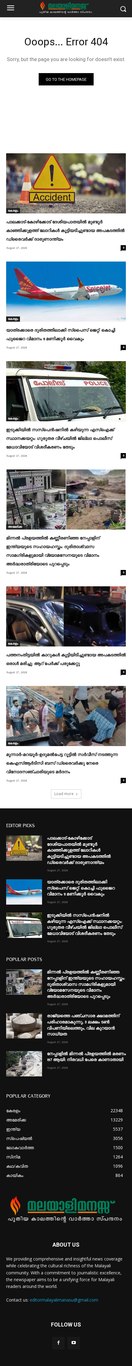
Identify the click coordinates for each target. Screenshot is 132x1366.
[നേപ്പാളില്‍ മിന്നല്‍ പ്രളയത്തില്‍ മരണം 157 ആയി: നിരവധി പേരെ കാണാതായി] (24, 1063)
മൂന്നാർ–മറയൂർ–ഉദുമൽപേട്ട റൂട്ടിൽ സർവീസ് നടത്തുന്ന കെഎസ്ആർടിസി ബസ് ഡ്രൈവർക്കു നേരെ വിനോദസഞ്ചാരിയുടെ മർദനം (62, 763)
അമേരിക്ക (15, 526)
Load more (64, 793)
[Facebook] (58, 1343)
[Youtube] (74, 1343)
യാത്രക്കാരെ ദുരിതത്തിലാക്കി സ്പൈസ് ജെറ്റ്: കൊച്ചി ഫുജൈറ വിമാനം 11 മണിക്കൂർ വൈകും (81, 888)
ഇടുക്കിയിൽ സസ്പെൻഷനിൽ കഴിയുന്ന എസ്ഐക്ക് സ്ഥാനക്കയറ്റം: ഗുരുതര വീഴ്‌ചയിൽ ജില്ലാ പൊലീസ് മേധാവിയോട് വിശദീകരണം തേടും (60, 438)
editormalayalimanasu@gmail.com (64, 1300)
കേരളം (13, 210)
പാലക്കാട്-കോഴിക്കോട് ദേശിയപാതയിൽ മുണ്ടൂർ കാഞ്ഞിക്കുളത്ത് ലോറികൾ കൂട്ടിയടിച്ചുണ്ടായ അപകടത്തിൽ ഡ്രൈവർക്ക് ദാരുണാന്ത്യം (65, 230)
